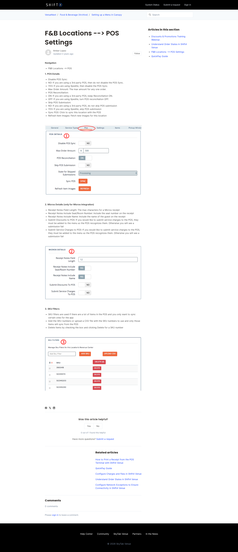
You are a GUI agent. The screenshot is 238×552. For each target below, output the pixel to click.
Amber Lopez (59, 50)
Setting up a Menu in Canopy (107, 14)
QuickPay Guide (103, 468)
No (97, 426)
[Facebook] (46, 408)
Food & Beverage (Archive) (74, 14)
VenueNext (50, 14)
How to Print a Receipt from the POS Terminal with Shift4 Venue (114, 461)
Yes (89, 426)
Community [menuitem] (103, 533)
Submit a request (105, 439)
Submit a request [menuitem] (171, 4)
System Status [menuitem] (152, 4)
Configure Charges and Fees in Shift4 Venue (118, 473)
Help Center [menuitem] (86, 533)
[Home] (54, 5)
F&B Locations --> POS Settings (167, 51)
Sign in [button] (187, 4)
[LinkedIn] (54, 408)
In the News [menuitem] (152, 533)
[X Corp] (50, 408)
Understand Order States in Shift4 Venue (116, 479)
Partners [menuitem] (136, 533)
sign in (55, 515)
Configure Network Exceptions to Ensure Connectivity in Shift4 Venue (116, 486)
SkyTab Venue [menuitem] (120, 533)
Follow (137, 53)
